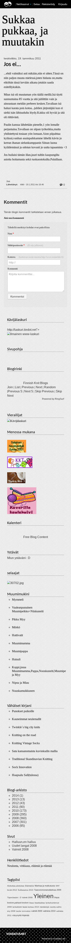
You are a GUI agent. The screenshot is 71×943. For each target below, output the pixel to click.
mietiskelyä (44, 907)
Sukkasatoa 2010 (25, 890)
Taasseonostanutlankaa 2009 (47, 890)
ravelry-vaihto (56, 907)
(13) (18, 799)
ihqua (56, 897)
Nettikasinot (22, 4)
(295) (19, 814)
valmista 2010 (49, 911)
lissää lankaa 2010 (31, 907)
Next (39, 387)
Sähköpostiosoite (25, 245)
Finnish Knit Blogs (35, 383)
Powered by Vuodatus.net (53, 938)
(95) (18, 825)
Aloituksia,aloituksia (15, 886)
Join (10, 387)
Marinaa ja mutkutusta (45, 886)
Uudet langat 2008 (24, 845)
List (17, 387)
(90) (18, 806)
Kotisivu (35, 257)
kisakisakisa (40, 903)
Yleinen (43, 896)
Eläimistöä (29, 886)
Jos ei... (12, 64)
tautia (18, 911)
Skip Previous (44, 391)
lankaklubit (17, 907)
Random (50, 387)
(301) (19, 822)
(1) (17, 795)
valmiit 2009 (36, 911)
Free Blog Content (35, 537)
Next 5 (28, 391)
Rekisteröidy (48, 4)
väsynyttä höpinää (20, 915)
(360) (19, 818)
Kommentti (13, 269)
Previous (28, 387)
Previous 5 (15, 391)
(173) (19, 810)
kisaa (31, 903)
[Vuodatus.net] (16, 934)
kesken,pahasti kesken (18, 903)
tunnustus (26, 911)
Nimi (11, 234)
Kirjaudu (62, 4)
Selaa (37, 4)
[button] (30, 4)
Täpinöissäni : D (14, 897)
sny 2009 (11, 911)
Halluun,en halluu (24, 841)
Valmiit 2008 (20, 849)
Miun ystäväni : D (18, 558)
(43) (18, 803)
